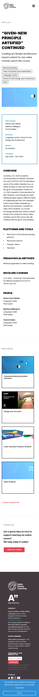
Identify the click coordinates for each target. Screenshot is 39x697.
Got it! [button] (19, 693)
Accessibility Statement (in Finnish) (18, 669)
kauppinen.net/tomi (14, 620)
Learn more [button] (19, 688)
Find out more (14, 550)
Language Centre (10, 75)
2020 (5, 82)
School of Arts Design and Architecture (19, 79)
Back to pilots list (11, 502)
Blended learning (10, 68)
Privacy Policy (16, 665)
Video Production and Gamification (17, 71)
